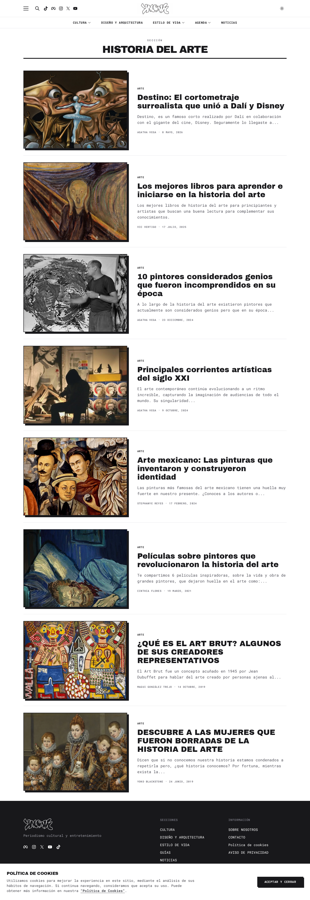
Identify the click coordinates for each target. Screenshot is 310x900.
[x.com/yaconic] (68, 8)
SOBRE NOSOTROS (243, 829)
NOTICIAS (229, 23)
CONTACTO (236, 837)
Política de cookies (248, 845)
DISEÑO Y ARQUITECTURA (122, 23)
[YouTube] (50, 847)
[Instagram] (61, 8)
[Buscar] (37, 8)
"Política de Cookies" (103, 890)
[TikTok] (46, 8)
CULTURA (80, 23)
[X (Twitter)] (42, 847)
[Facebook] (53, 8)
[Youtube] (75, 8)
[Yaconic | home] (86, 824)
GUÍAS (165, 852)
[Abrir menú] (28, 8)
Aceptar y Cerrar (280, 882)
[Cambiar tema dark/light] (282, 8)
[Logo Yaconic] (155, 8)
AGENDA (201, 23)
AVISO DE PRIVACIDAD (248, 852)
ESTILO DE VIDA (167, 23)
